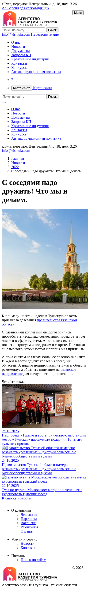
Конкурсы (19, 67)
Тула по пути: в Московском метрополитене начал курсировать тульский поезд (42, 492)
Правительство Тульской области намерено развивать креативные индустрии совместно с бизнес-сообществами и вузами (39, 469)
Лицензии (29, 514)
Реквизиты (29, 527)
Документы (20, 51)
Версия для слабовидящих (25, 8)
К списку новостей (17, 498)
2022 (15, 167)
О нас (15, 42)
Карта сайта (32, 88)
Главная (17, 158)
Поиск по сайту (33, 560)
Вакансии (28, 523)
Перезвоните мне (45, 34)
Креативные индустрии (30, 59)
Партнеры (29, 519)
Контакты (19, 63)
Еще (14, 80)
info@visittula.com (16, 34)
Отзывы (27, 531)
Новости (18, 47)
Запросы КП (21, 55)
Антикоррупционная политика (36, 72)
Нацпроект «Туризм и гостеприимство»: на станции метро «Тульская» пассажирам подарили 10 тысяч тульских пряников (44, 439)
